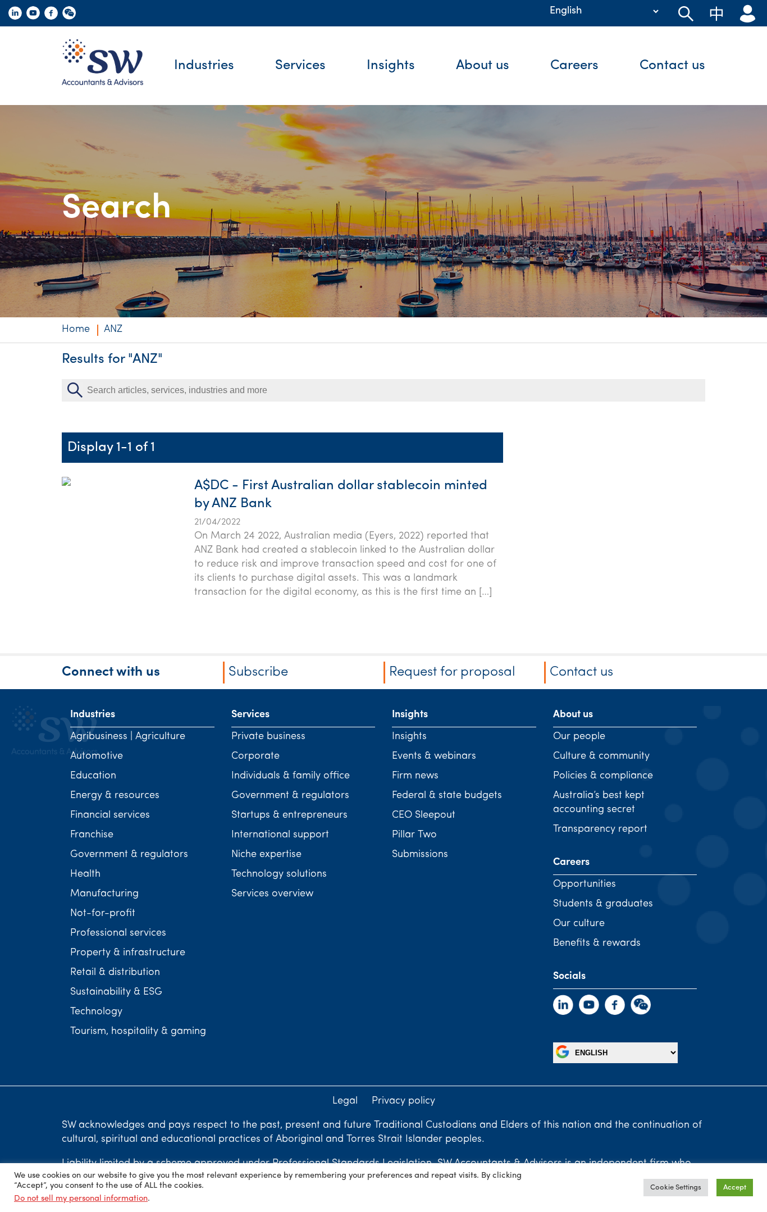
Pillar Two (414, 835)
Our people (579, 737)
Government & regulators (129, 855)
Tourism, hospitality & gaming (138, 1032)
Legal (345, 1101)
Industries (204, 65)
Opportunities (584, 885)
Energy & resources (114, 796)
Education (93, 776)
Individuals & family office (290, 776)
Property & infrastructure (127, 953)
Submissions (420, 855)
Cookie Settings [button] (675, 1187)
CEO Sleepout (423, 815)
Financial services (110, 815)
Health (85, 874)
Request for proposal (452, 672)
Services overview (272, 894)
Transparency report (600, 829)
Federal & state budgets (447, 796)
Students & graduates (603, 904)
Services (300, 65)
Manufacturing (104, 894)
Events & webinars (434, 756)
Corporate (255, 756)
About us (482, 65)
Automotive (96, 756)
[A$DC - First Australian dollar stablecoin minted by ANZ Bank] (66, 539)
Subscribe (258, 672)
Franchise (91, 835)
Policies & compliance (603, 776)
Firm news (415, 776)
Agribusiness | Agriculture (127, 737)
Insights (391, 65)
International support (280, 835)
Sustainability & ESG (116, 992)
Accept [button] (734, 1187)
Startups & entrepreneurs (289, 815)
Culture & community (601, 756)
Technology (96, 1012)
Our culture (579, 924)
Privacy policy (403, 1101)
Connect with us (111, 672)
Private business (268, 737)
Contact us (672, 65)
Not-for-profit (102, 914)
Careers (574, 65)
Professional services (118, 933)
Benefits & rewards (597, 943)
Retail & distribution (115, 973)
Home (76, 330)
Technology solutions (279, 874)
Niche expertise (266, 855)
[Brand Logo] (111, 65)
